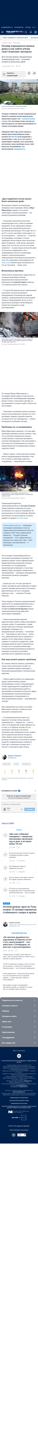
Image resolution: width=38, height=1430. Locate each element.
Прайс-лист (7, 1022)
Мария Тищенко (14, 756)
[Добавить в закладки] (29, 73)
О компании (7, 1027)
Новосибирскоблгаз (12, 525)
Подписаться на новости (12, 1000)
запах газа (6, 262)
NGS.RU (14, 137)
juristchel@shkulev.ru (21, 1085)
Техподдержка (8, 1037)
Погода (28, 27)
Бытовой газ (26, 764)
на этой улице (22, 518)
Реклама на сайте (9, 1016)
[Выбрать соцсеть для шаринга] (34, 73)
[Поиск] (25, 32)
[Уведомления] (30, 32)
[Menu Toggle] (2, 32)
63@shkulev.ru (28, 1081)
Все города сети (8, 1043)
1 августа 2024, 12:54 (8, 66)
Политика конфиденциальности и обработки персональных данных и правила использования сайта (19, 1107)
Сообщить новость (10, 1006)
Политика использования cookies (19, 1100)
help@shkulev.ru (23, 1086)
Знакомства (19, 27)
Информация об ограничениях (19, 1097)
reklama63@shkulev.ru (19, 1092)
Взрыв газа (6, 764)
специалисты (19, 149)
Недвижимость (7, 27)
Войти (9, 810)
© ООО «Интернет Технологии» (19, 1130)
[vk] (19, 1056)
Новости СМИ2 (8, 823)
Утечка (16, 764)
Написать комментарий (12, 74)
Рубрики (5, 1011)
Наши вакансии (8, 1032)
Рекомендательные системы (19, 1103)
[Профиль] (35, 32)
